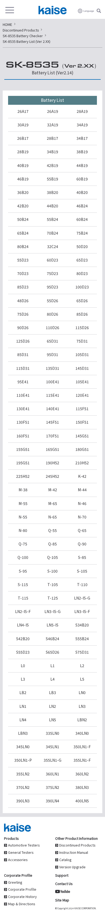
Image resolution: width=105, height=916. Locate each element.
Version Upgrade (72, 867)
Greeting (15, 882)
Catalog (65, 860)
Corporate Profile (22, 889)
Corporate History (22, 896)
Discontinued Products (77, 845)
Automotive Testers (24, 845)
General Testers (20, 852)
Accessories (17, 860)
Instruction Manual (73, 852)
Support (61, 875)
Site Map (62, 900)
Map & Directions (21, 904)
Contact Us (63, 883)
